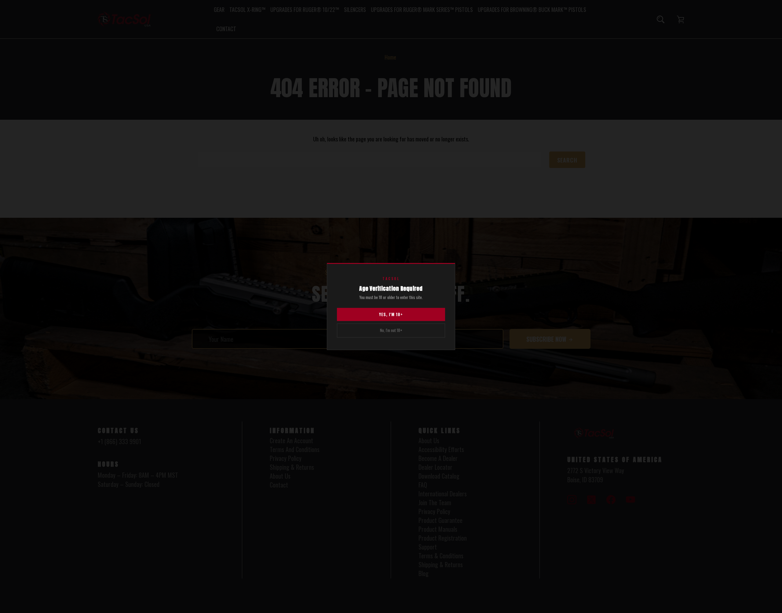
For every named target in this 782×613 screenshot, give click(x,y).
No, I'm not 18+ (391, 330)
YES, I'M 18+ (391, 314)
